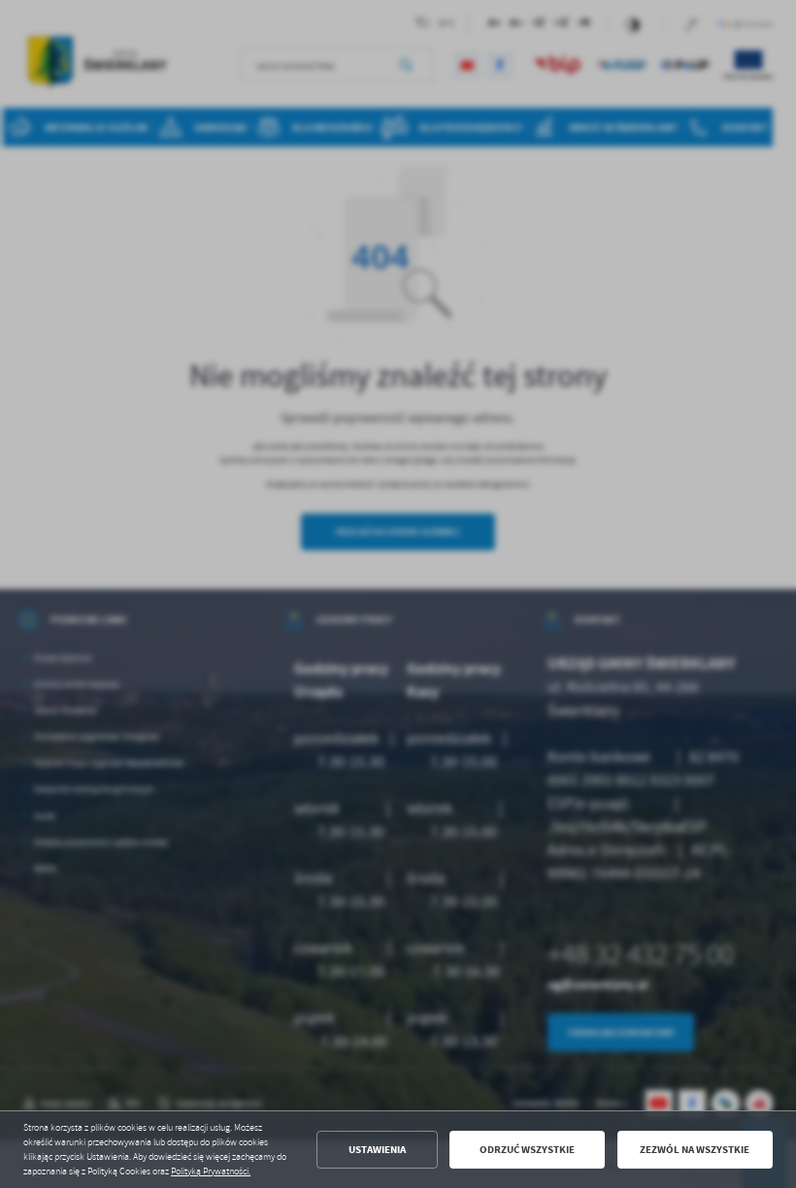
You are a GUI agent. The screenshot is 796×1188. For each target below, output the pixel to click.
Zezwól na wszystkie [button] (694, 1149)
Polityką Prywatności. (210, 1171)
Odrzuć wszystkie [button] (527, 1149)
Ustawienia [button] (377, 1149)
